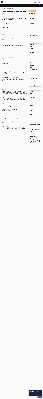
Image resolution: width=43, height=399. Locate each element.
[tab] (3, 34)
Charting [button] (34, 140)
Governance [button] (31, 144)
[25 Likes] (12, 89)
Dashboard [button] (37, 139)
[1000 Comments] (14, 77)
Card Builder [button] (32, 141)
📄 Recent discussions (33, 16)
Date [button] (31, 143)
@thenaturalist (4, 79)
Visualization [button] (32, 142)
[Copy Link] (7, 13)
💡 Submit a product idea (33, 21)
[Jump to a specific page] (26, 37)
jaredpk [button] (5, 89)
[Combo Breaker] (12, 77)
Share (3, 55)
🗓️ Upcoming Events (32, 18)
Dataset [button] (36, 138)
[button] (3, 13)
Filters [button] (31, 140)
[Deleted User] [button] (6, 77)
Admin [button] (38, 140)
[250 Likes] (16, 77)
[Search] (38, 5)
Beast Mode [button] (35, 137)
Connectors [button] (32, 139)
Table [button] (35, 144)
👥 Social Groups (32, 23)
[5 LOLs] (17, 77)
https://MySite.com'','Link (17, 45)
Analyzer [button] (36, 141)
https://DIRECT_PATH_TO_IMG (10, 110)
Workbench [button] (31, 145)
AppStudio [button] (35, 143)
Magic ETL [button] (31, 138)
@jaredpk (4, 59)
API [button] (39, 141)
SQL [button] (39, 144)
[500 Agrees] (13, 77)
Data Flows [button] (36, 142)
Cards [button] (31, 137)
